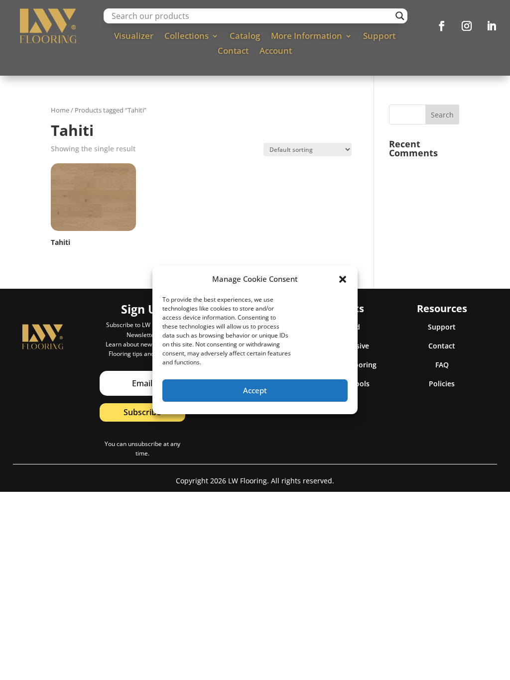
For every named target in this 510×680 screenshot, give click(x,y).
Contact (233, 51)
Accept (255, 390)
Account (275, 51)
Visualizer (133, 36)
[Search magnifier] (400, 16)
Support (379, 36)
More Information (306, 36)
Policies (442, 383)
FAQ (442, 364)
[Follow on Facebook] (442, 26)
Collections (186, 36)
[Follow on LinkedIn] (492, 26)
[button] (343, 279)
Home (60, 110)
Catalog (245, 36)
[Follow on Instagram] (467, 26)
